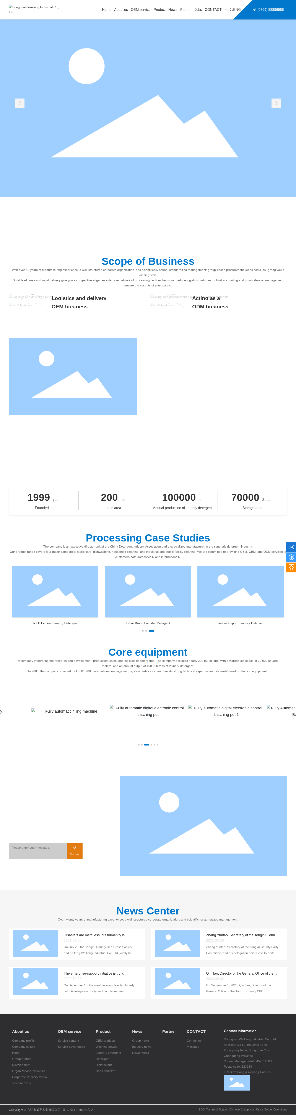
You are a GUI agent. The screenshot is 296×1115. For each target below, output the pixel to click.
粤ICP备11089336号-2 (78, 1110)
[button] (276, 103)
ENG (237, 9)
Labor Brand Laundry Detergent (148, 623)
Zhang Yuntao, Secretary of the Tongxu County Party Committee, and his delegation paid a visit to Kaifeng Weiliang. (242, 953)
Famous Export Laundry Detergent (240, 623)
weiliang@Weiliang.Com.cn (252, 1072)
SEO (201, 1109)
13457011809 (262, 1061)
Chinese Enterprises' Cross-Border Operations (258, 1109)
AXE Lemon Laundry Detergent (55, 623)
